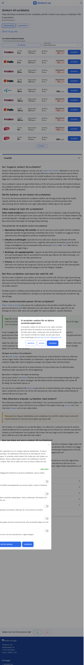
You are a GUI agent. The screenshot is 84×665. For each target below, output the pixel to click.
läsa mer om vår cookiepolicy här (49, 337)
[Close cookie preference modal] (48, 444)
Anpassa (30, 343)
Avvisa (41, 343)
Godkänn (53, 343)
